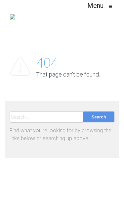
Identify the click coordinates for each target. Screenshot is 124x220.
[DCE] (13, 20)
